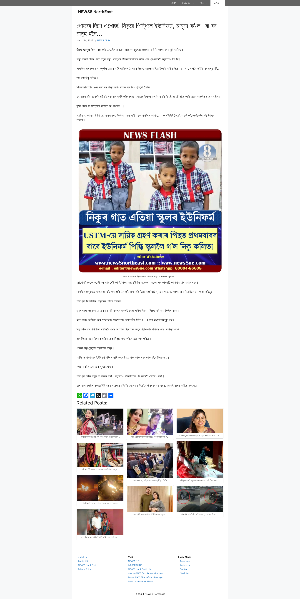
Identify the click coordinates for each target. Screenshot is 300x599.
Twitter (183, 569)
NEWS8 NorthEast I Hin (139, 569)
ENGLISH (186, 3)
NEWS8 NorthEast (95, 11)
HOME (173, 3)
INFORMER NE (135, 565)
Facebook (185, 561)
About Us (82, 557)
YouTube (184, 573)
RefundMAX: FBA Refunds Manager (145, 577)
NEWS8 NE (133, 561)
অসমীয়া (216, 3)
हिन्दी (202, 3)
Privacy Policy (84, 569)
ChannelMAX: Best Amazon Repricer (145, 573)
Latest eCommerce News (140, 581)
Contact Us (83, 561)
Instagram (185, 565)
